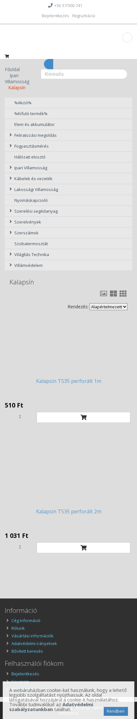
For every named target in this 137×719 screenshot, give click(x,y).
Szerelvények (27, 222)
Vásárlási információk (32, 636)
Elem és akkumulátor (34, 124)
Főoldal (12, 69)
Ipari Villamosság (17, 78)
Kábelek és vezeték (33, 178)
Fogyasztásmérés (31, 146)
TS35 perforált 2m (68, 511)
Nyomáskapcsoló (31, 200)
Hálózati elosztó (30, 157)
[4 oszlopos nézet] (123, 293)
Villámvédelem (28, 265)
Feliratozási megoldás (35, 135)
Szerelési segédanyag (36, 211)
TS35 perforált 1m (68, 381)
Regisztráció (83, 15)
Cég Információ (25, 620)
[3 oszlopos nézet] (113, 293)
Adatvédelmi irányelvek (34, 643)
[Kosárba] (83, 417)
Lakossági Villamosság (36, 189)
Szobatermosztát (31, 243)
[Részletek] (68, 347)
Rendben (116, 711)
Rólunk (18, 628)
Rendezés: (78, 307)
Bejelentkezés (55, 15)
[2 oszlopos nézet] (103, 293)
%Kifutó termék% (30, 113)
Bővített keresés (27, 651)
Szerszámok (26, 233)
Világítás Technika (31, 254)
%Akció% (23, 103)
